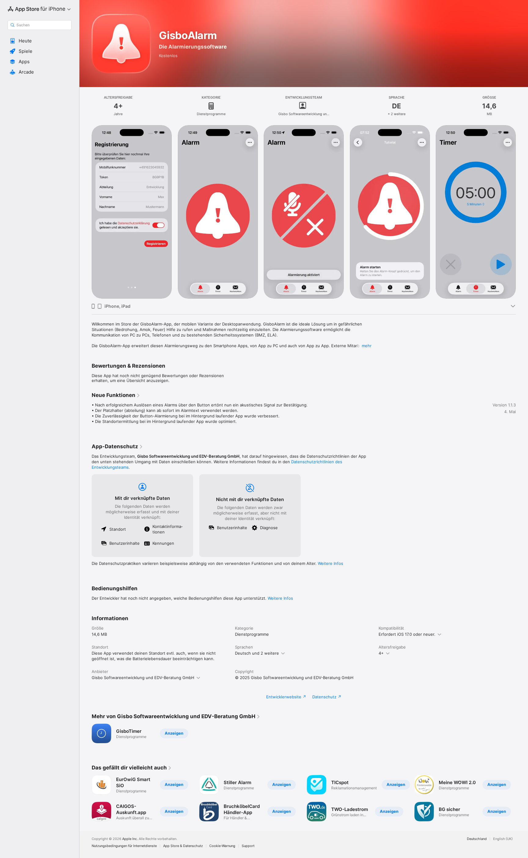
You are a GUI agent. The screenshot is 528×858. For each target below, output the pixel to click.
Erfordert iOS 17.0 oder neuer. (407, 634)
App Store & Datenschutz (183, 846)
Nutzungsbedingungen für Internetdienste (124, 846)
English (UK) (503, 839)
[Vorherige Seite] (85, 212)
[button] (39, 40)
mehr (367, 345)
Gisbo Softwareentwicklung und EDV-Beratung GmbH (143, 677)
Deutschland (477, 839)
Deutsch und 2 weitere (257, 653)
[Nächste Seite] (522, 212)
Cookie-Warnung (222, 846)
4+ (381, 653)
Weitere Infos (330, 563)
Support (248, 846)
